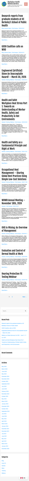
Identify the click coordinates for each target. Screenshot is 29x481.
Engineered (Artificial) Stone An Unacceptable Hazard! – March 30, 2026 (14, 73)
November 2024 (5, 379)
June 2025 (4, 371)
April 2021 (4, 441)
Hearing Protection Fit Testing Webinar (12, 275)
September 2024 (6, 384)
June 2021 (4, 436)
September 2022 (6, 411)
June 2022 (4, 416)
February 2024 (5, 391)
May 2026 (4, 366)
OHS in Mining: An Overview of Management (14, 229)
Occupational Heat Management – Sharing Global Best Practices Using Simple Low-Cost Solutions (14, 174)
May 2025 (4, 374)
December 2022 (5, 406)
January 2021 (5, 446)
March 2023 (4, 401)
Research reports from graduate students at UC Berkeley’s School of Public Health (14, 20)
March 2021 (4, 443)
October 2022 (5, 408)
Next (25, 296)
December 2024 (5, 376)
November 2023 (5, 394)
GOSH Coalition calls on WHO (9, 328)
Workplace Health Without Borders (14, 3)
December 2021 (5, 428)
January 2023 (5, 403)
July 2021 (4, 433)
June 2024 (4, 389)
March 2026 (4, 369)
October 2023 (5, 396)
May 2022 (4, 418)
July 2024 (4, 386)
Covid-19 (4, 463)
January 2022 (5, 426)
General (6, 28)
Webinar (12, 79)
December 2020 (5, 448)
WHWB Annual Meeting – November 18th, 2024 (13, 202)
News (9, 28)
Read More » (5, 40)
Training (8, 79)
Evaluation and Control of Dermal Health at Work (13, 252)
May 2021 (4, 438)
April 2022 (4, 421)
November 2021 (5, 431)
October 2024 (5, 381)
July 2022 (4, 413)
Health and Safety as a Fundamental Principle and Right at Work (14, 145)
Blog (3, 28)
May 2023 (4, 398)
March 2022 (4, 423)
